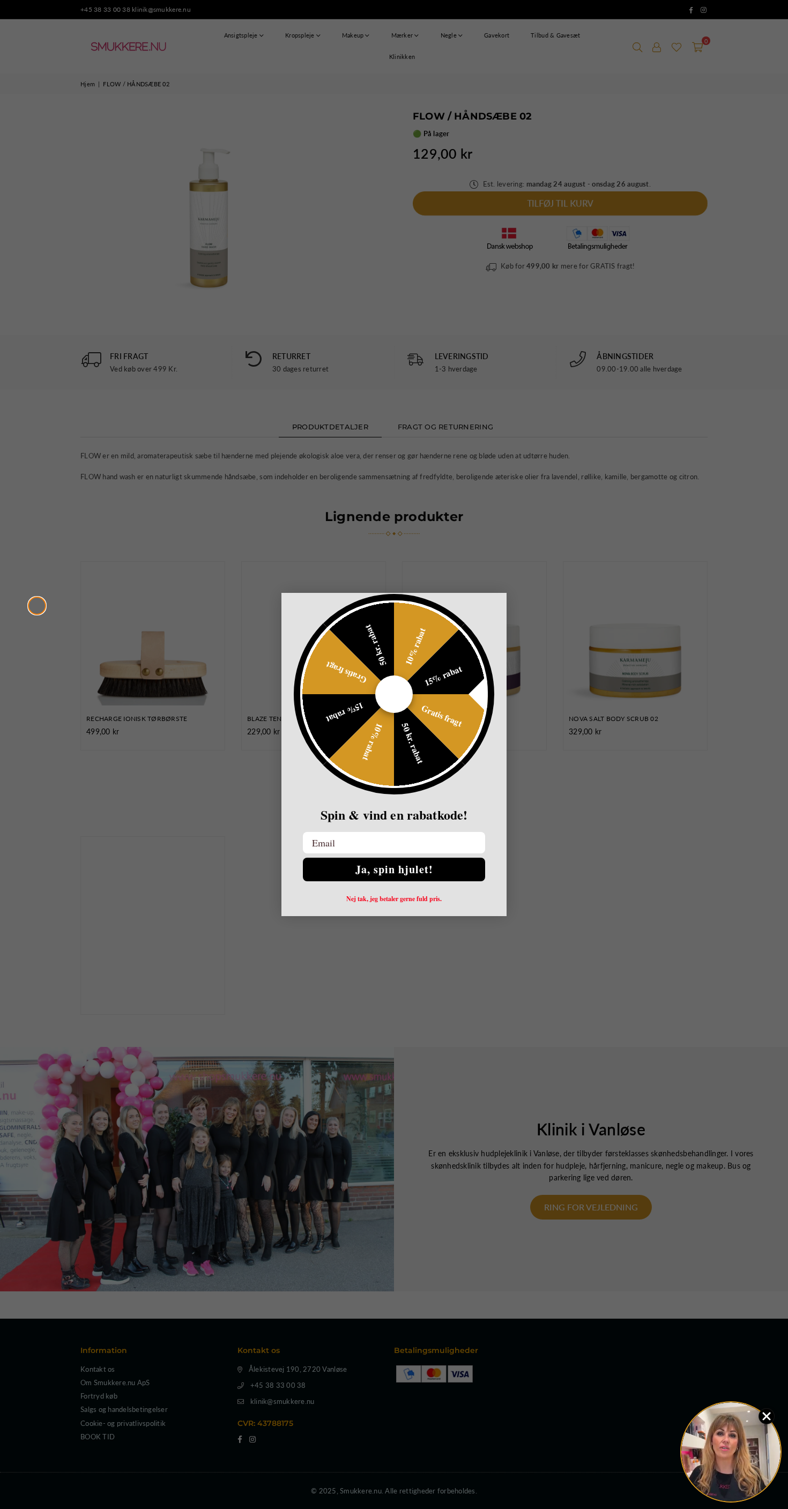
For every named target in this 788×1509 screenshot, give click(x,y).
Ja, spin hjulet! (394, 869)
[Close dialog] (37, 605)
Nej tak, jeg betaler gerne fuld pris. (394, 899)
